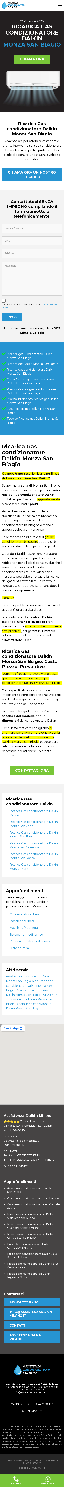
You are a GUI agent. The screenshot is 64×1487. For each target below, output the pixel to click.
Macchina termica (22, 921)
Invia (12, 317)
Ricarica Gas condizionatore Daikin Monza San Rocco (34, 856)
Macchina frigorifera (24, 927)
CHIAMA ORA (32, 59)
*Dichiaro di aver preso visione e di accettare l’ (29, 306)
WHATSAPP (48, 1483)
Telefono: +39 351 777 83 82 (22, 1155)
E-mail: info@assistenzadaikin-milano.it (29, 1159)
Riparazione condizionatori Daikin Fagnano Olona (28, 1275)
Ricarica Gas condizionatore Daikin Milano (34, 813)
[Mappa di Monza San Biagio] (32, 1064)
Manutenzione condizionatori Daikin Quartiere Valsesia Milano (30, 1226)
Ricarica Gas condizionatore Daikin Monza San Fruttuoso (34, 834)
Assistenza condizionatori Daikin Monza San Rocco (32, 1190)
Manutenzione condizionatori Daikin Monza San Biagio (29, 985)
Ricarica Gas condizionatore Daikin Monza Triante (34, 866)
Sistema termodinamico (26, 934)
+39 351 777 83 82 (23, 1302)
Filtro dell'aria (19, 948)
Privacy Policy (43, 1404)
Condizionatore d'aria (24, 914)
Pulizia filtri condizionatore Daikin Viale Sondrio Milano (32, 1255)
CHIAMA (16, 1483)
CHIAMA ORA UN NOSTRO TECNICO (32, 174)
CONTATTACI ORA (32, 770)
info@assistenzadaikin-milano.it (31, 1313)
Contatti (17, 1325)
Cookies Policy (32, 1411)
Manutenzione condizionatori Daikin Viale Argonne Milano (30, 1216)
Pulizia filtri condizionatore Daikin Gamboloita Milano (28, 1245)
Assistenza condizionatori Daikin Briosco (33, 1198)
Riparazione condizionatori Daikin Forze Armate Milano (33, 1265)
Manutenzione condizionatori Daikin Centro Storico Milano (30, 1235)
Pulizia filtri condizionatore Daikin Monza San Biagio (31, 999)
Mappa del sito (20, 1404)
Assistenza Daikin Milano (25, 1337)
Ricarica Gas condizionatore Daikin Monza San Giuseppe (34, 845)
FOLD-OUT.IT (38, 1467)
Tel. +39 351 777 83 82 (32, 1389)
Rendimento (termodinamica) (31, 941)
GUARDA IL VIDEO (16, 1166)
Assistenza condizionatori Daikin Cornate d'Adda (33, 1206)
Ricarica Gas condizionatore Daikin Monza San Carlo (34, 823)
